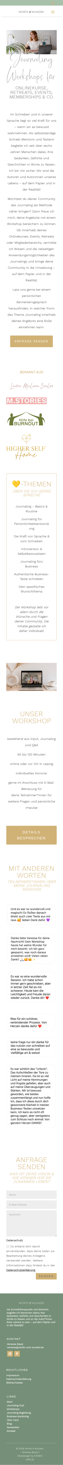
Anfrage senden (31, 341)
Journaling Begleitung (19, 1412)
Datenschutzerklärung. (21, 1270)
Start (9, 1401)
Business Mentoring (18, 1416)
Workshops (13, 1409)
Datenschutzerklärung (18, 1379)
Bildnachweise (14, 1382)
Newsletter (13, 1427)
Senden (46, 1276)
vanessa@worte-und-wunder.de (25, 1347)
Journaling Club (15, 1405)
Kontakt (11, 1431)
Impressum (12, 1375)
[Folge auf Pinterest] (17, 1354)
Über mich (13, 1420)
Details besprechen (31, 835)
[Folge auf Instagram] (10, 1354)
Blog (9, 1423)
